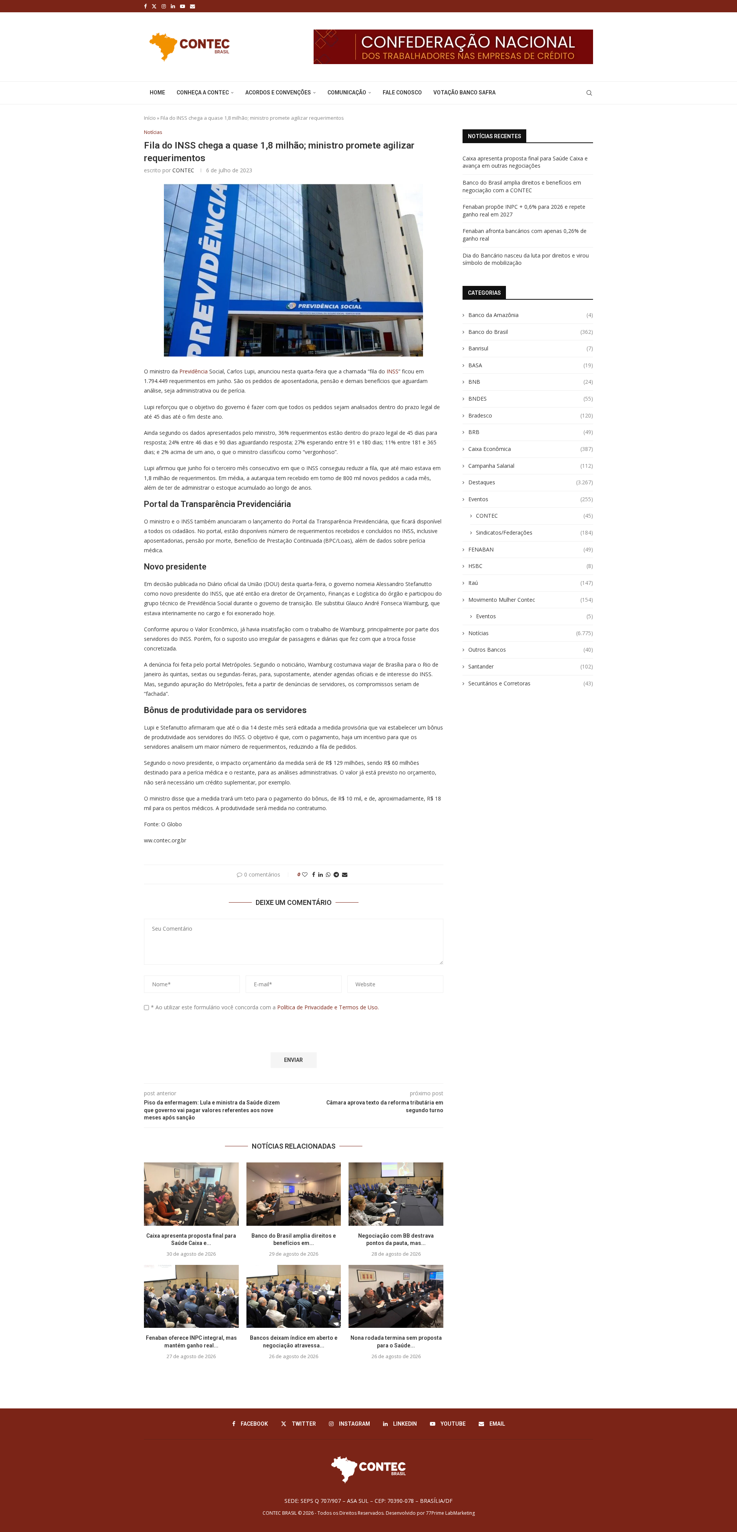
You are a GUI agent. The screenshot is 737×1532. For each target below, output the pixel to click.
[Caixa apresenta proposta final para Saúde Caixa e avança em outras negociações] (191, 1193)
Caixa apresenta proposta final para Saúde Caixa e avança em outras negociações (525, 162)
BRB (530, 432)
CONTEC (183, 170)
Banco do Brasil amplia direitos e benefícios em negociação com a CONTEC (522, 186)
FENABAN (530, 549)
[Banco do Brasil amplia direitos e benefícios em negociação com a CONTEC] (293, 1193)
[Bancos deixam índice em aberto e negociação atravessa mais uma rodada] (293, 1296)
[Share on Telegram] (336, 874)
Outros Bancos (530, 649)
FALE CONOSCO (402, 92)
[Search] (589, 93)
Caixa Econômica (530, 448)
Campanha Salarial (530, 465)
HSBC (530, 566)
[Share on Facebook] (313, 874)
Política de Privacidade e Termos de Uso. (328, 1007)
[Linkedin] (173, 6)
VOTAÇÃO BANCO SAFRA (464, 92)
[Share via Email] (344, 874)
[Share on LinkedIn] (320, 874)
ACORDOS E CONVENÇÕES (278, 92)
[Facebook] (145, 6)
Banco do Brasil (530, 331)
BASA (530, 365)
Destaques (530, 482)
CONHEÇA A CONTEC (203, 92)
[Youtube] (182, 6)
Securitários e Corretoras (530, 683)
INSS (392, 371)
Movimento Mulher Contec (530, 599)
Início (150, 117)
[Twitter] (154, 6)
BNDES (530, 398)
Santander (530, 666)
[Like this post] (304, 874)
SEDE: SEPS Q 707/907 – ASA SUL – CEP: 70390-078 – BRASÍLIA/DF (368, 1500)
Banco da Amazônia (530, 315)
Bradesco (530, 415)
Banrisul (530, 348)
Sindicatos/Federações (534, 532)
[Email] (192, 6)
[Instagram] (164, 6)
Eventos (530, 499)
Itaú (530, 582)
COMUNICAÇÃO (346, 92)
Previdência (193, 371)
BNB (530, 381)
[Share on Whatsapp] (328, 874)
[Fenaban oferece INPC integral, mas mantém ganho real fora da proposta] (191, 1296)
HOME (157, 92)
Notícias (530, 633)
